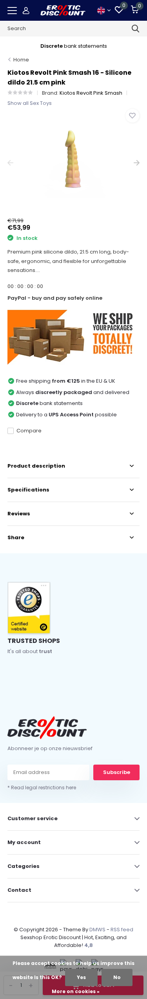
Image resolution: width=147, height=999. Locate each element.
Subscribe (116, 772)
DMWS (97, 929)
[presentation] (10, 162)
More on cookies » (76, 991)
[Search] (136, 28)
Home (21, 59)
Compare (29, 430)
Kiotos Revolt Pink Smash (91, 93)
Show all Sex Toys (29, 103)
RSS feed (122, 929)
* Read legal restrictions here (41, 787)
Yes (81, 977)
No (117, 977)
